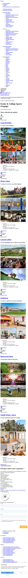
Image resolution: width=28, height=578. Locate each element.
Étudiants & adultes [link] (7, 46)
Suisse (7, 71)
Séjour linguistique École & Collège (12, 97)
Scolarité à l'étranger (10, 21)
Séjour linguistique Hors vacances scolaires (12, 548)
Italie (7, 65)
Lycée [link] (4, 28)
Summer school (9, 19)
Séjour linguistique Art (7, 559)
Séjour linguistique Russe (8, 542)
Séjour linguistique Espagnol (9, 538)
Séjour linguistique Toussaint (9, 549)
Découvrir (3, 172)
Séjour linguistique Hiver (8, 551)
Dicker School (5, 181)
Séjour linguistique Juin (8, 553)
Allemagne (8, 61)
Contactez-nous (4, 491)
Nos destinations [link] (6, 56)
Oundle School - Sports (8, 415)
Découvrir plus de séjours (6, 465)
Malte (7, 66)
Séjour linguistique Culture (8, 560)
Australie (7, 79)
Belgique (7, 69)
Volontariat (8, 24)
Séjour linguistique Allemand (9, 540)
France (7, 67)
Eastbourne (4, 298)
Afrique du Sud (9, 82)
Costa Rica (8, 75)
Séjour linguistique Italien (8, 541)
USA (7, 73)
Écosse (7, 63)
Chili (7, 76)
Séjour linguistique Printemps (9, 552)
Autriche (7, 68)
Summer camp (9, 20)
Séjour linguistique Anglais (8, 537)
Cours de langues (9, 41)
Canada (7, 74)
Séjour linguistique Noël (8, 550)
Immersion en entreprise (11, 34)
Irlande (7, 60)
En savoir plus (3, 487)
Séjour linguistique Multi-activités (10, 561)
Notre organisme (6, 3)
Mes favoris (9, 10)
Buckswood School (7, 356)
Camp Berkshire (6, 123)
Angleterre (8, 59)
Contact (4, 5)
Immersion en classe (10, 16)
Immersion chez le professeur (12, 17)
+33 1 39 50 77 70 (16, 6)
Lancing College (6, 239)
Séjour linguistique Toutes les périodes (11, 546)
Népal (7, 86)
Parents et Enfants (9, 25)
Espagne (7, 62)
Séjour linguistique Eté (7, 555)
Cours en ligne (9, 26)
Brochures (5, 4)
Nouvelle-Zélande (9, 80)
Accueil (2, 97)
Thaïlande (8, 85)
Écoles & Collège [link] (6, 12)
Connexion (9, 9)
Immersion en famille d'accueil (12, 14)
